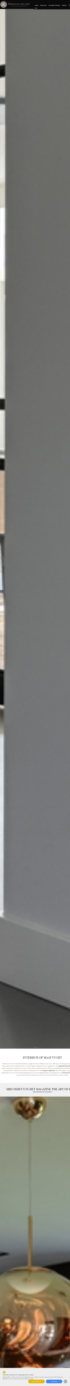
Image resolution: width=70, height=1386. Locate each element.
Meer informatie (36, 1381)
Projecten (43, 5)
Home (36, 5)
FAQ (36, 8)
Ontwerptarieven (54, 5)
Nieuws (64, 5)
